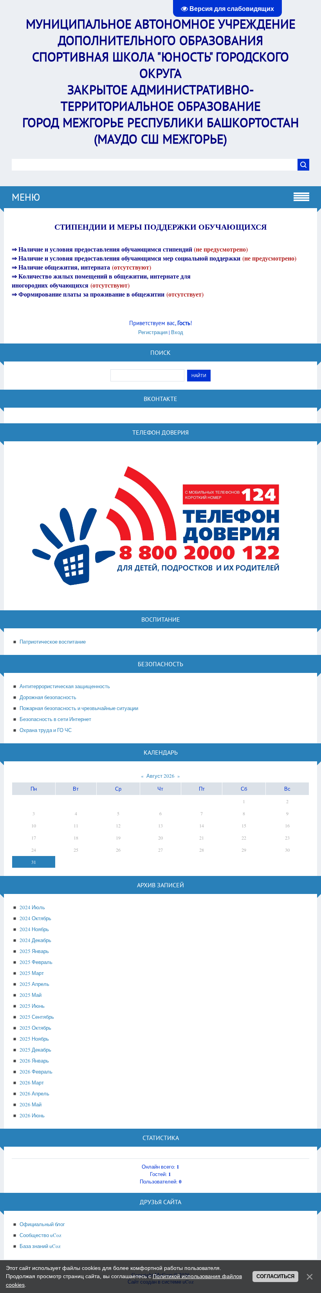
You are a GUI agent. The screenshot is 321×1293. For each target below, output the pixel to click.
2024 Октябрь (35, 918)
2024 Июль (32, 907)
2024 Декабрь (35, 940)
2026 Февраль (36, 1071)
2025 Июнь (32, 1005)
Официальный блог (42, 1224)
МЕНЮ (26, 197)
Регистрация (153, 332)
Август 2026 (160, 775)
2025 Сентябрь (37, 1016)
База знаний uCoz (40, 1246)
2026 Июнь (32, 1115)
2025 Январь (34, 951)
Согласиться (275, 1276)
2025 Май (30, 994)
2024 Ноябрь (34, 929)
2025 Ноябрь (34, 1038)
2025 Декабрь (35, 1049)
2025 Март (32, 972)
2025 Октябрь (35, 1027)
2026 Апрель (34, 1093)
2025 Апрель (34, 983)
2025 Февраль (36, 962)
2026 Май (30, 1104)
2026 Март (32, 1082)
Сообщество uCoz (40, 1235)
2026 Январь (34, 1060)
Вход (177, 332)
